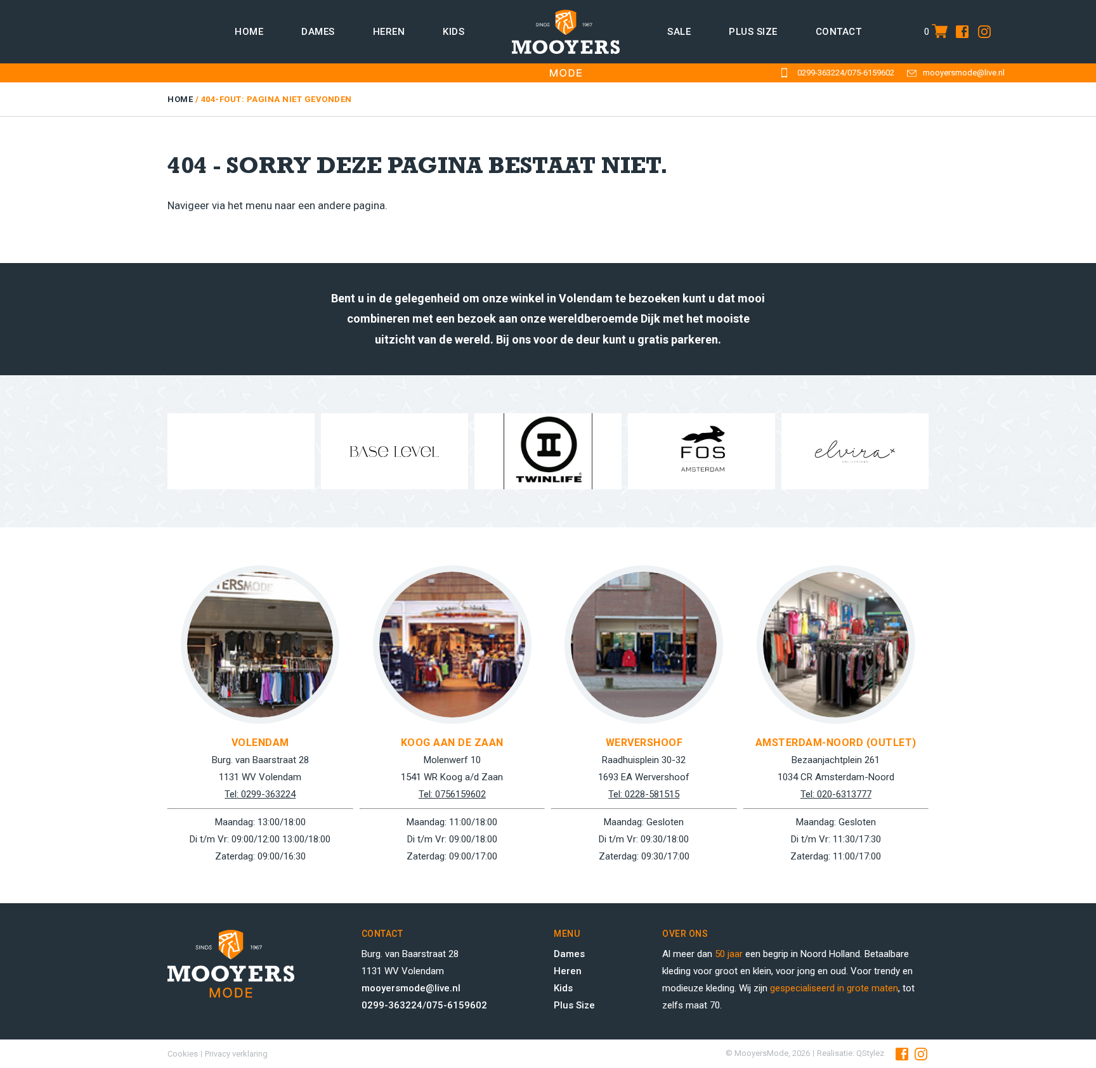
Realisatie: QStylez (850, 1053)
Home (249, 31)
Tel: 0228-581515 (643, 794)
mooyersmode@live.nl (964, 72)
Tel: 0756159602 (452, 794)
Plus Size (574, 1005)
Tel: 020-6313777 (835, 794)
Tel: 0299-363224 (260, 794)
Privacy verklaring (236, 1053)
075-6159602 (870, 72)
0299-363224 (820, 72)
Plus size (753, 31)
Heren (389, 31)
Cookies (182, 1053)
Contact (839, 31)
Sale (679, 31)
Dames (318, 31)
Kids (453, 31)
